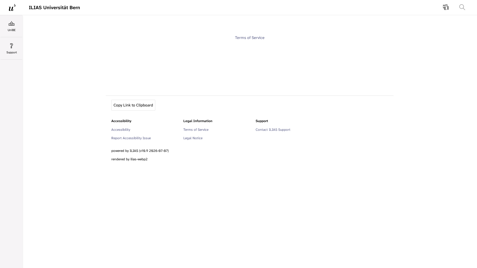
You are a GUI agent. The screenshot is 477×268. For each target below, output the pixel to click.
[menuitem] (446, 7)
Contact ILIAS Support (273, 129)
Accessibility (120, 129)
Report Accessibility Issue (131, 138)
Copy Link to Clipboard (133, 105)
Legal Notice (192, 138)
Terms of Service (250, 37)
